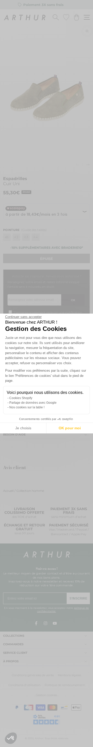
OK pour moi (70, 428)
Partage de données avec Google (33, 402)
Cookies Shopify (20, 398)
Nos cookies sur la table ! (26, 407)
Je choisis (23, 428)
